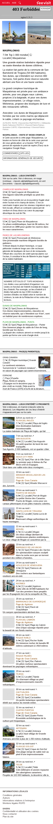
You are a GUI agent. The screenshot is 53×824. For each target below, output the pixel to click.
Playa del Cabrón (25, 620)
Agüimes (20, 583)
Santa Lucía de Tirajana (29, 511)
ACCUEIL (6, 3)
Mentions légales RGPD (14, 803)
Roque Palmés (24, 656)
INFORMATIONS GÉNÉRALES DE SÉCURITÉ (22, 158)
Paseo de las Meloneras (16, 235)
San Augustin (23, 439)
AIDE (14, 3)
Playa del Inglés (25, 420)
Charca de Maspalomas (15, 189)
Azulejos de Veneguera (29, 565)
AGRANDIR (45, 9)
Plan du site (8, 816)
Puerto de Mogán (25, 493)
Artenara (21, 728)
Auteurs (6, 798)
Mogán (19, 529)
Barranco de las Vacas (28, 547)
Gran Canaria (10, 357)
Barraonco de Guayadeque (31, 601)
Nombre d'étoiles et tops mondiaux (23, 281)
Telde (19, 764)
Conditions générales (12, 795)
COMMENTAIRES (10, 153)
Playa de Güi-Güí (24, 746)
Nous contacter (10, 814)
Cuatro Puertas (25, 710)
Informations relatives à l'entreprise (19, 800)
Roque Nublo (23, 638)
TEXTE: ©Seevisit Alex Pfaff (22, 123)
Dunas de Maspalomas (15, 306)
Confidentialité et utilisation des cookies (21, 811)
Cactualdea (22, 692)
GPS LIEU (24, 153)
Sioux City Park (24, 457)
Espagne (7, 375)
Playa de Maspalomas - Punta (18, 322)
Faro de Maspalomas (14, 219)
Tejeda (19, 674)
